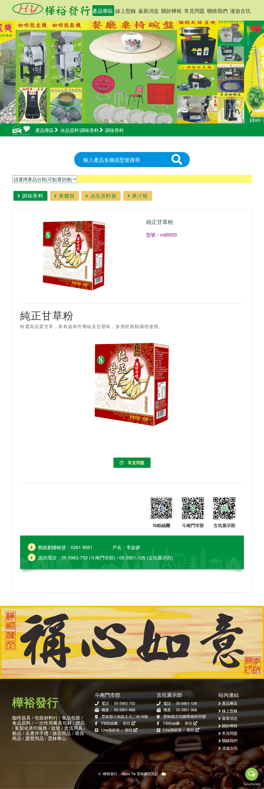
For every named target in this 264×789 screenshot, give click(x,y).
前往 (127, 723)
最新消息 (148, 10)
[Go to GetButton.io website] (251, 783)
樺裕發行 (51, 7)
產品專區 (102, 10)
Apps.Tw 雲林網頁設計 (140, 773)
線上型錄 (125, 10)
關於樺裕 (171, 10)
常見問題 (194, 10)
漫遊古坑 (240, 10)
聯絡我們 (217, 10)
